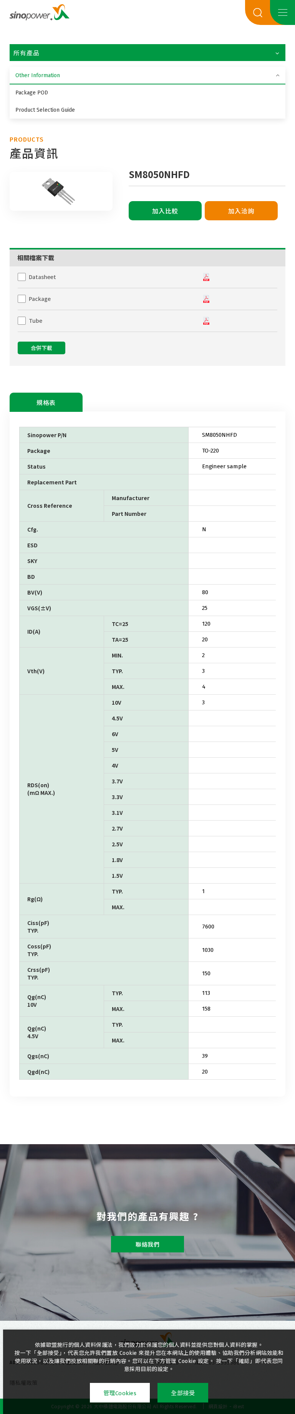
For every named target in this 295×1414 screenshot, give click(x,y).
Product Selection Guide (45, 110)
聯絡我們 (147, 1244)
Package (40, 298)
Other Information (37, 75)
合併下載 (41, 348)
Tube (35, 320)
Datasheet (42, 277)
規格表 (46, 402)
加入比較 (165, 211)
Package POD (31, 92)
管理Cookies (120, 1393)
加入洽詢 (241, 211)
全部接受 (183, 1393)
